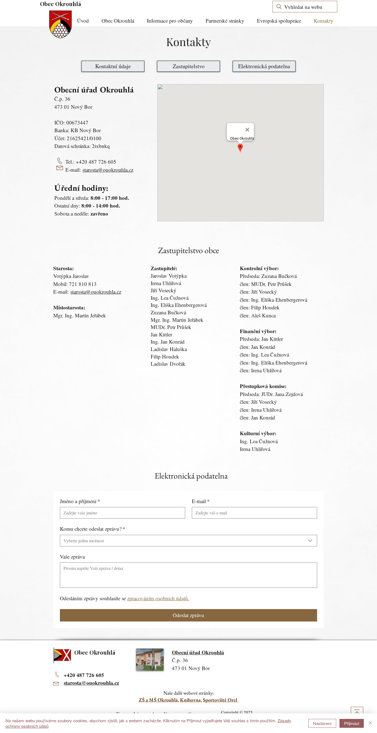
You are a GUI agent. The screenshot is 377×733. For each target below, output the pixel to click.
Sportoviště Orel (220, 700)
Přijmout (351, 723)
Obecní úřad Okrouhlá (198, 652)
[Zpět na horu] (357, 713)
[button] (172, 20)
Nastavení (322, 723)
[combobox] (188, 540)
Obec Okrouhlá (60, 3)
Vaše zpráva (72, 556)
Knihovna (190, 700)
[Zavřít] (370, 723)
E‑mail (201, 501)
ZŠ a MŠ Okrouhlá (158, 700)
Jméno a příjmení (80, 501)
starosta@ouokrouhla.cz (108, 169)
